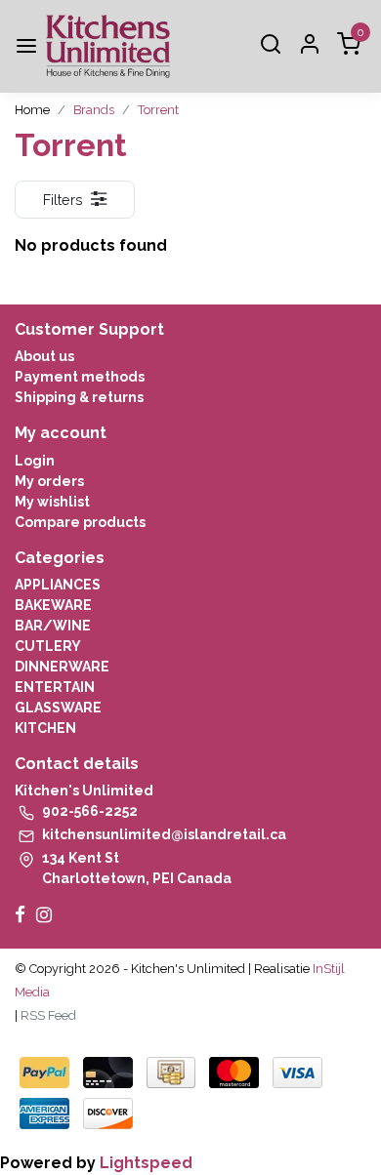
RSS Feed (48, 1015)
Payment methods (80, 377)
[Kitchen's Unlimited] (108, 46)
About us (44, 356)
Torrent (158, 109)
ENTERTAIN (55, 687)
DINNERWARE (62, 666)
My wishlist (52, 501)
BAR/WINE (53, 625)
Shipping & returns (79, 397)
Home (32, 109)
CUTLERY (48, 646)
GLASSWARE (58, 707)
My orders (49, 481)
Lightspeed (146, 1163)
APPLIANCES (58, 584)
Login (35, 460)
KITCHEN (45, 728)
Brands (93, 109)
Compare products (80, 522)
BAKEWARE (53, 605)
